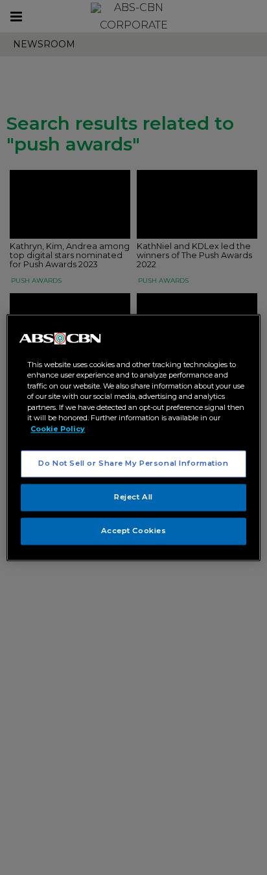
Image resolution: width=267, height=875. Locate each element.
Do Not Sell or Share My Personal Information (133, 463)
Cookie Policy (57, 428)
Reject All (133, 496)
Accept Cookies (134, 530)
